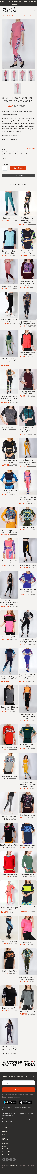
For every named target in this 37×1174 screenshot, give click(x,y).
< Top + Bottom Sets (8, 16)
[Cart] (33, 9)
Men (3, 1134)
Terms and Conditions (8, 1152)
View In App (18, 175)
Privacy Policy (6, 1155)
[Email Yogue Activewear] (14, 1159)
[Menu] (29, 9)
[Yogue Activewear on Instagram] (11, 1159)
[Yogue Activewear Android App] (10, 1105)
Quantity (5, 164)
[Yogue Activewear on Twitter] (4, 1159)
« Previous (26, 16)
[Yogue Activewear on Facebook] (7, 1159)
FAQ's (4, 1146)
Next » (32, 16)
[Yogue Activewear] (10, 10)
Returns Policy (6, 1149)
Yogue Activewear (12, 1165)
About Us (5, 1143)
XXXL (4, 158)
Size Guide (31, 148)
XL (21, 153)
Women (4, 1132)
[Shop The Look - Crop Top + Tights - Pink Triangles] (18, 44)
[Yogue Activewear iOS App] (25, 1105)
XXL (26, 153)
